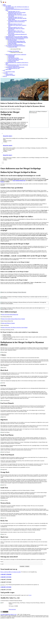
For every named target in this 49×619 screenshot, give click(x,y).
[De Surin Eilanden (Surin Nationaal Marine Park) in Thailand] (9, 314)
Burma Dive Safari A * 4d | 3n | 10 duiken (17, 25)
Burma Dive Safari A (7, 135)
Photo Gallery (8, 69)
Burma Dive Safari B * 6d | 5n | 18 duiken (16, 28)
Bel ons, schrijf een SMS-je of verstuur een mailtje (11, 571)
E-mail (2, 564)
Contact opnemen (9, 74)
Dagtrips (16, 36)
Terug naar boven (12, 609)
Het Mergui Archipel (12, 40)
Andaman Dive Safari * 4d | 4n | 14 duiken (17, 18)
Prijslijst (15, 67)
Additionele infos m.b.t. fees (14, 68)
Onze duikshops (17, 64)
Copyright (3, 614)
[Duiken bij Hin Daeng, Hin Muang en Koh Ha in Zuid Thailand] (14, 327)
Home (4, 4)
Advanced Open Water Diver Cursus (15, 59)
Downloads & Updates (10, 71)
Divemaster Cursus (12, 61)
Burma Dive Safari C (7, 155)
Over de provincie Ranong (13, 65)
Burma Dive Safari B (7, 145)
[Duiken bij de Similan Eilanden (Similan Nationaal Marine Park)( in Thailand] (13, 318)
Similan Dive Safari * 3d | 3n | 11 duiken (17, 14)
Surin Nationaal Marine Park (19, 180)
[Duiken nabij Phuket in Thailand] (8, 323)
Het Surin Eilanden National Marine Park (16, 41)
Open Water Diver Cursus (13, 57)
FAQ (4, 70)
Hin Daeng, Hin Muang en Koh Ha (15, 44)
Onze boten (15, 45)
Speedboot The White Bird (13, 51)
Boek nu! (5, 76)
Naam (2, 561)
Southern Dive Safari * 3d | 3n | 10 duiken (17, 21)
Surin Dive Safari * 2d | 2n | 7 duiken (17, 12)
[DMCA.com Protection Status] (4, 612)
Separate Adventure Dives (13, 60)
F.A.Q (30, 595)
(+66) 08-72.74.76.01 (6, 577)
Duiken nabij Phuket (12, 43)
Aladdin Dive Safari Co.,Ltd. (11, 614)
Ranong (2, 181)
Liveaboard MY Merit (12, 46)
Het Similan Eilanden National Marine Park (17, 42)
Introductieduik (11, 56)
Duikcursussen (16, 54)
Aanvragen (5, 72)
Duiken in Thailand (7, 5)
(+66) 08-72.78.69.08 (6, 574)
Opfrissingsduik (11, 55)
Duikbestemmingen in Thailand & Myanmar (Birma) (17, 38)
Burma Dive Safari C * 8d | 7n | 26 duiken (16, 32)
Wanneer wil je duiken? (10, 75)
